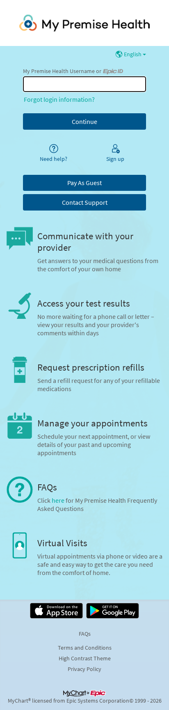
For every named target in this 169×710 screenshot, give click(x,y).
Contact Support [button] (84, 202)
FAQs (85, 633)
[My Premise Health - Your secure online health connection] (84, 23)
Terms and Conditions (85, 647)
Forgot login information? (59, 99)
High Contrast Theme (85, 658)
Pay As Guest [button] (84, 183)
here (58, 500)
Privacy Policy (84, 669)
